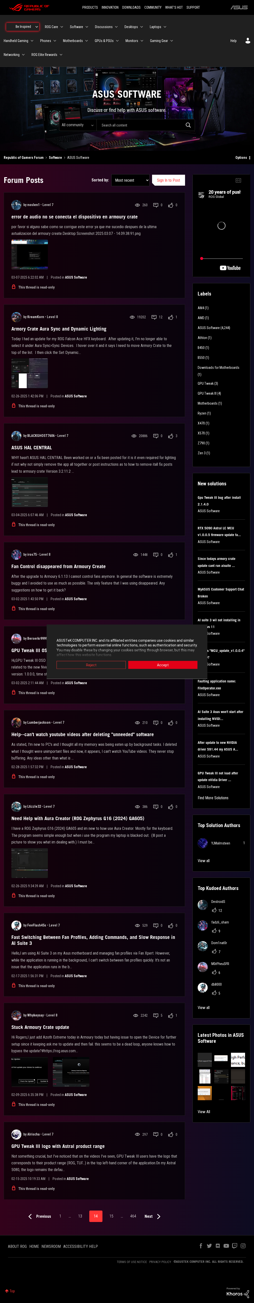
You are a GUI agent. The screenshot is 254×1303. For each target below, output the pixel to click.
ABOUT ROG (17, 1246)
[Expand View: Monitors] (141, 40)
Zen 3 (202, 453)
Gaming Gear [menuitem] (159, 41)
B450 (201, 348)
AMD (201, 318)
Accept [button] (163, 665)
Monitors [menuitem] (132, 41)
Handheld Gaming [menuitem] (16, 41)
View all (204, 860)
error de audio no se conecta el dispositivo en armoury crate (74, 217)
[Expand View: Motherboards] (86, 40)
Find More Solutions (213, 798)
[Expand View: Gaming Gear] (171, 40)
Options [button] (241, 158)
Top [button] (12, 1291)
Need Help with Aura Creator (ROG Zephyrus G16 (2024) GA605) (77, 818)
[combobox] (145, 125)
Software (55, 158)
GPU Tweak (206, 383)
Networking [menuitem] (12, 55)
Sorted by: (100, 180)
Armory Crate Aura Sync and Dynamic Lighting (58, 329)
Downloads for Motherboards (218, 368)
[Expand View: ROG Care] (61, 26)
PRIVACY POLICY (160, 1262)
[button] (205, 1060)
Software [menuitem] (76, 27)
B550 (201, 358)
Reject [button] (91, 665)
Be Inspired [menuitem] (23, 27)
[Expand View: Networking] (23, 54)
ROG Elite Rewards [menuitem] (44, 55)
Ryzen (202, 413)
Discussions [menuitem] (104, 27)
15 (111, 1216)
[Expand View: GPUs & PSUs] (117, 40)
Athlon (202, 338)
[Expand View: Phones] (54, 40)
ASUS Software (76, 277)
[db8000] (211, 991)
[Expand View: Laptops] (164, 26)
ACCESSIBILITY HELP (80, 1246)
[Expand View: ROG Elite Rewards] (61, 54)
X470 (201, 423)
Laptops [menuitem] (155, 27)
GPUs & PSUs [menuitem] (104, 41)
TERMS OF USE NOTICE (132, 1262)
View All (204, 1111)
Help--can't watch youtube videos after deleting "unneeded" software (82, 734)
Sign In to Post (168, 180)
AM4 (201, 308)
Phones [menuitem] (45, 41)
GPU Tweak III (207, 393)
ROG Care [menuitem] (51, 27)
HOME (34, 1246)
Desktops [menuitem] (131, 27)
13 (80, 1216)
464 (133, 1216)
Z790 (201, 443)
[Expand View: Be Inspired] (36, 27)
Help (233, 41)
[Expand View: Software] (86, 26)
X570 (201, 433)
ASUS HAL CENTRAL (31, 448)
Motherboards (208, 403)
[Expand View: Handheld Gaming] (32, 40)
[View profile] (16, 205)
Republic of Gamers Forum (24, 158)
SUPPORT (193, 7)
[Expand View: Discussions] (116, 26)
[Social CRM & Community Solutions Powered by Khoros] (238, 1293)
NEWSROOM (51, 1246)
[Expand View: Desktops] (141, 26)
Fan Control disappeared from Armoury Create (58, 566)
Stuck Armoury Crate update (40, 1027)
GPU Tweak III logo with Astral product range (58, 1146)
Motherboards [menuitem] (73, 41)
